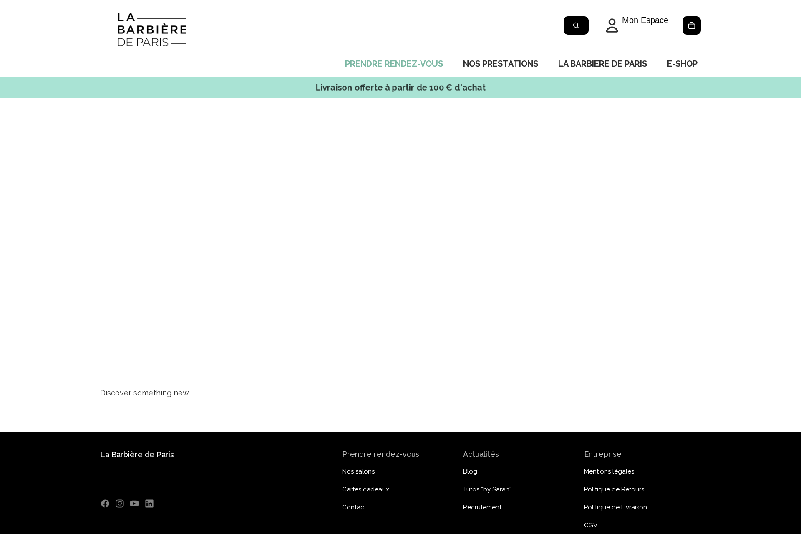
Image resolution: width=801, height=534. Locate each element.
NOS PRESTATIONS (500, 64)
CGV (590, 525)
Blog (470, 471)
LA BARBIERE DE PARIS (602, 64)
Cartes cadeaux (365, 489)
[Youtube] (134, 504)
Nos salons (358, 471)
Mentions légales (609, 471)
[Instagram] (120, 504)
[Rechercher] (576, 25)
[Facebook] (105, 504)
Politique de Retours (614, 489)
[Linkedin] (149, 504)
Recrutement (482, 507)
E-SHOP (682, 64)
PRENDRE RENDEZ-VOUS (394, 64)
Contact (354, 507)
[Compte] (635, 25)
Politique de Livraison (615, 507)
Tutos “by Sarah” (487, 489)
